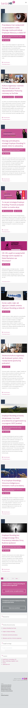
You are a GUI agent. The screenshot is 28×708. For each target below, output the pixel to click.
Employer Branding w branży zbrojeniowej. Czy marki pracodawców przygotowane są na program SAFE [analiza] (14, 419)
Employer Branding (8, 211)
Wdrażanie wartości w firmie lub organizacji (12, 638)
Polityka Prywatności (4, 695)
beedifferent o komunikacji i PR (9, 659)
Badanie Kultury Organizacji (6, 688)
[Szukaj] (3, 651)
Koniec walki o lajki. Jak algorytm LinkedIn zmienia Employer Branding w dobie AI (13, 305)
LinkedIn (10, 428)
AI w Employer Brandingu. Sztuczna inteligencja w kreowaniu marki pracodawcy (13, 483)
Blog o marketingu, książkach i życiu (10, 661)
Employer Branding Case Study (9, 628)
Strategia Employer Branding (6, 686)
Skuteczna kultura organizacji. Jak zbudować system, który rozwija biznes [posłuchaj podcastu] (13, 359)
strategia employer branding (14, 150)
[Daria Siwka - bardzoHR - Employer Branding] (8, 2)
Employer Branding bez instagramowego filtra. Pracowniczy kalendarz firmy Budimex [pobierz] (13, 539)
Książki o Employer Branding (9, 631)
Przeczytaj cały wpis (6, 64)
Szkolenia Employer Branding (6, 685)
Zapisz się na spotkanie (14, 608)
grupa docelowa (10, 547)
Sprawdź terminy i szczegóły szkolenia (14, 591)
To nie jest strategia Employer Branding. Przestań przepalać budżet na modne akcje (13, 205)
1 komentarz (5, 229)
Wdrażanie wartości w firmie (6, 689)
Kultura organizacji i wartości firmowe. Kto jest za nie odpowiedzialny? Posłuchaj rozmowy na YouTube (13, 89)
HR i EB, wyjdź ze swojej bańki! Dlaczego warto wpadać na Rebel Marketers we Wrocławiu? (13, 257)
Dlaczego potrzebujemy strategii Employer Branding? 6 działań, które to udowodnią (13, 143)
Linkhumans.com (6, 664)
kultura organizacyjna (9, 36)
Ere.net (4, 662)
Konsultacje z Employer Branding (7, 690)
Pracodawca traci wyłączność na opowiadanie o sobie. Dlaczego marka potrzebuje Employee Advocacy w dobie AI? (14, 29)
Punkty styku (15, 36)
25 (13, 578)
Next (17, 578)
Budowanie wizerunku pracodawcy (10, 635)
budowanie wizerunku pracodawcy (11, 149)
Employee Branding (8, 546)
